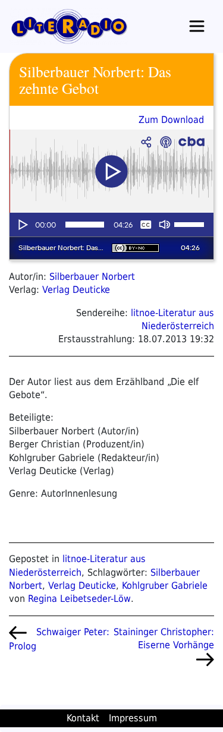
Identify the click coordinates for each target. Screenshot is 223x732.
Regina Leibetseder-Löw (79, 598)
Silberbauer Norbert (92, 276)
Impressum (133, 718)
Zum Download (171, 119)
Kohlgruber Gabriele (165, 585)
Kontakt (83, 718)
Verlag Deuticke (76, 289)
